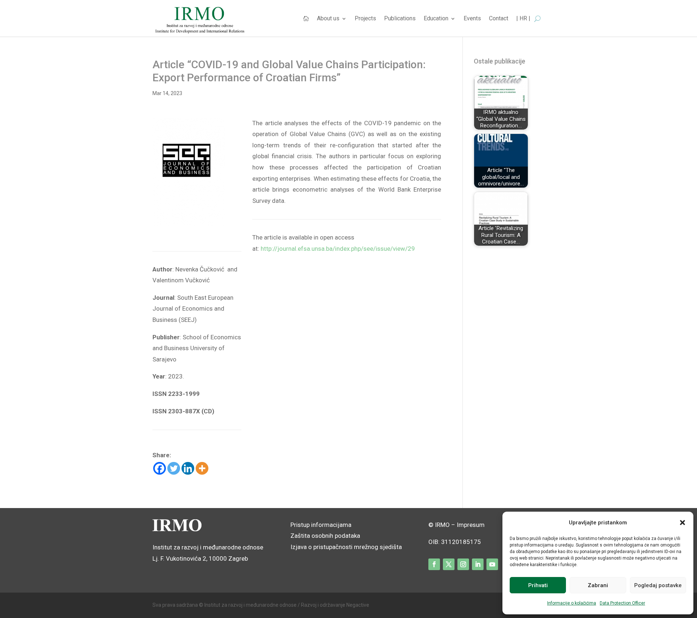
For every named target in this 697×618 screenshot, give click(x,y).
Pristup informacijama (320, 524)
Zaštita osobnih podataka (325, 535)
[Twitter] (173, 468)
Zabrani (598, 585)
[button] (682, 522)
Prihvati (538, 585)
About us (328, 19)
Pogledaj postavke (658, 585)
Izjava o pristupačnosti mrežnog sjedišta (346, 547)
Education (436, 19)
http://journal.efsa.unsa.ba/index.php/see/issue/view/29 (338, 248)
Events (472, 19)
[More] (202, 468)
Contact (498, 19)
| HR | (523, 19)
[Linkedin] (188, 468)
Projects (365, 19)
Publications (400, 19)
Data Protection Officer (622, 603)
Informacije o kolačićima (571, 603)
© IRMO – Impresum (456, 524)
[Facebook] (159, 468)
